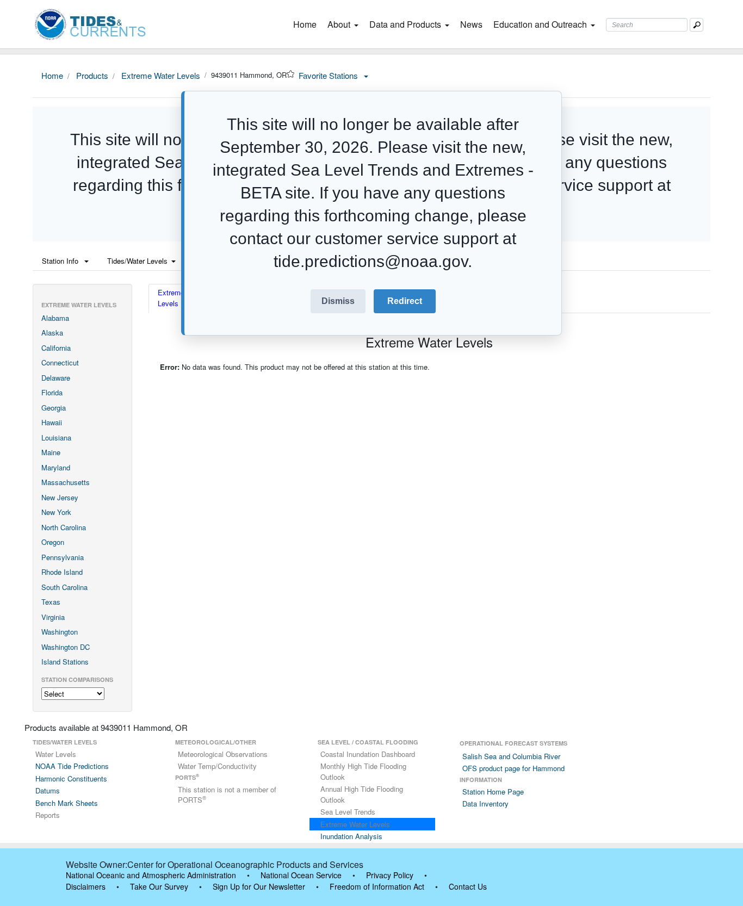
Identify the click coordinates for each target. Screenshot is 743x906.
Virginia (53, 617)
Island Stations (65, 661)
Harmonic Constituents (71, 778)
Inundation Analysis (351, 836)
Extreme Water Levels (159, 75)
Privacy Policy (389, 875)
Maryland (55, 467)
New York (56, 512)
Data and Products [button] (405, 24)
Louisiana (56, 437)
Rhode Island (62, 572)
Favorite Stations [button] (329, 75)
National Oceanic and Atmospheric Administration (151, 875)
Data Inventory (485, 803)
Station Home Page (493, 791)
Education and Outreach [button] (540, 24)
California (56, 348)
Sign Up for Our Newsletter (259, 886)
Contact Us (468, 886)
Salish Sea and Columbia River (511, 756)
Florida (52, 392)
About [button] (338, 24)
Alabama (55, 318)
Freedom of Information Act (377, 886)
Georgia (53, 407)
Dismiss (338, 301)
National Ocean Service (301, 875)
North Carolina (63, 527)
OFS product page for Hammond (513, 768)
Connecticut (60, 362)
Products (91, 75)
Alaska (52, 332)
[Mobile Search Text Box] (696, 25)
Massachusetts (65, 482)
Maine (50, 452)
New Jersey (59, 497)
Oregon (52, 542)
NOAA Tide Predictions (72, 766)
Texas (50, 602)
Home (307, 24)
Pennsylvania (62, 557)
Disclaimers (86, 886)
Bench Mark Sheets (66, 803)
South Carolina (64, 587)
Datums (47, 790)
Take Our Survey (159, 886)
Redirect (404, 301)
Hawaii (51, 422)
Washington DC (65, 647)
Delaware (55, 378)
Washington (59, 631)
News (471, 24)
